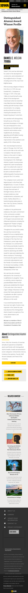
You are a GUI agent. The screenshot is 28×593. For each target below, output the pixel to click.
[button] (14, 591)
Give (25, 0)
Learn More (13, 363)
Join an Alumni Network (14, 371)
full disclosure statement (13, 570)
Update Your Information (13, 519)
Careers (11, 514)
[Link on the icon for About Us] (5, 511)
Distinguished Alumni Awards (15, 9)
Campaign (12, 0)
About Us (11, 511)
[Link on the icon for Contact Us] (5, 523)
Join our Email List (12, 379)
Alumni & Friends (4, 0)
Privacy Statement (7, 585)
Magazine (18, 0)
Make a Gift (10, 375)
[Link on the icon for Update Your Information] (5, 518)
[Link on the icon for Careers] (5, 515)
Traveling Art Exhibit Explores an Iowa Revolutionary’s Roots (14, 447)
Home (3, 9)
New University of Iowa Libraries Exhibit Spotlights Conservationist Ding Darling (14, 417)
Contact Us (12, 523)
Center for (16, 5)
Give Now (13, 532)
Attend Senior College (14, 497)
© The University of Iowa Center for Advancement (13, 549)
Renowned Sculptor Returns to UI (14, 473)
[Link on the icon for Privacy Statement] (5, 527)
